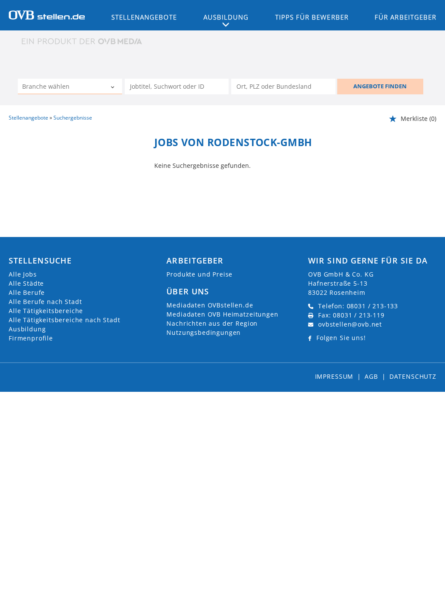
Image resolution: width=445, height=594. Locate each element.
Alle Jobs (23, 274)
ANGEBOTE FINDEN (380, 86)
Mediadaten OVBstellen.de (209, 305)
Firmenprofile (31, 338)
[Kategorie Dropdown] (113, 87)
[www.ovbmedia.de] (82, 41)
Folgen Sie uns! (341, 338)
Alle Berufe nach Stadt (45, 301)
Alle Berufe (27, 292)
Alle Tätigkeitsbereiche (46, 311)
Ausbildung (27, 329)
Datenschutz (412, 376)
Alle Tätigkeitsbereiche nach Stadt (64, 320)
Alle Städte (26, 283)
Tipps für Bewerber (312, 17)
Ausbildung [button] (226, 17)
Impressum (334, 376)
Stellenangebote (144, 17)
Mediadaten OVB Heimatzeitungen (222, 314)
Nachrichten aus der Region (212, 323)
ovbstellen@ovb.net (350, 324)
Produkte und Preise (199, 274)
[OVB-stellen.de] (47, 14)
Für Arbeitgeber (405, 17)
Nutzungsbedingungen (203, 332)
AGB (371, 376)
